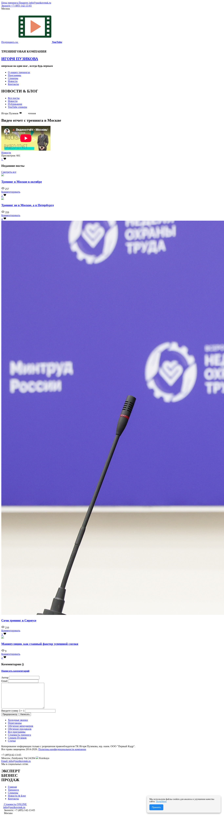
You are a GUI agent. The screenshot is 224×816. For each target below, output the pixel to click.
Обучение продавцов (19, 729)
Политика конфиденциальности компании (62, 749)
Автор (4, 677)
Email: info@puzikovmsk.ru (16, 761)
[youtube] (32, 764)
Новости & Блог (17, 795)
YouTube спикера (17, 107)
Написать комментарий (15, 671)
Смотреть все (8, 172)
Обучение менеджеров (20, 726)
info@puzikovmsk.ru (14, 807)
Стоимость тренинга (19, 734)
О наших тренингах (19, 72)
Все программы (16, 731)
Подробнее (161, 801)
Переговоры (15, 723)
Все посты (14, 98)
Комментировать (10, 191)
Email (4, 681)
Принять (156, 807)
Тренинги (13, 789)
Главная (12, 786)
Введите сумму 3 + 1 (12, 710)
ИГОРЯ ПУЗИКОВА (19, 59)
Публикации (15, 104)
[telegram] (30, 764)
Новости (13, 81)
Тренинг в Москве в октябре (21, 181)
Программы (14, 75)
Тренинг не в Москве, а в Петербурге (27, 205)
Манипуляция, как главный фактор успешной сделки (39, 644)
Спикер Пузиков (17, 737)
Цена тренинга (10, 2)
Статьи (12, 740)
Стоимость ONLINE (15, 804)
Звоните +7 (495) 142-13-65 (16, 5)
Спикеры (13, 78)
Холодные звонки (18, 720)
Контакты (13, 84)
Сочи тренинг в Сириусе (18, 620)
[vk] (35, 764)
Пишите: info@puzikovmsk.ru (35, 2)
